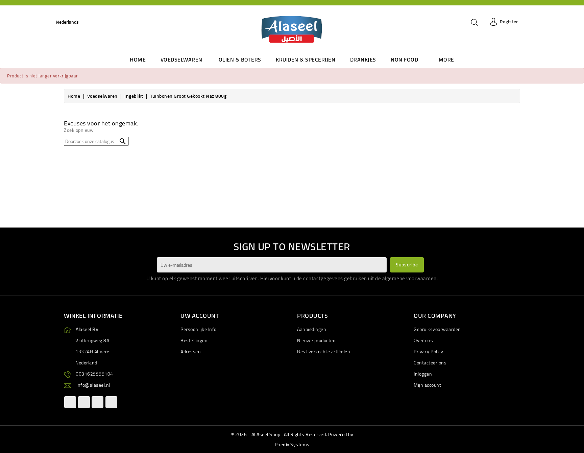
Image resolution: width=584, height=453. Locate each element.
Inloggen (423, 373)
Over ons (423, 340)
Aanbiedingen (311, 329)
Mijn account (427, 385)
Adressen (190, 351)
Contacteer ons (430, 362)
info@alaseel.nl (93, 385)
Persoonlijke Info (198, 329)
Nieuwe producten (316, 340)
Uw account (199, 315)
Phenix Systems (292, 444)
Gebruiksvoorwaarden (437, 329)
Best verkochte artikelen (323, 351)
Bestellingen (194, 340)
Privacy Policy (428, 351)
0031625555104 (94, 373)
